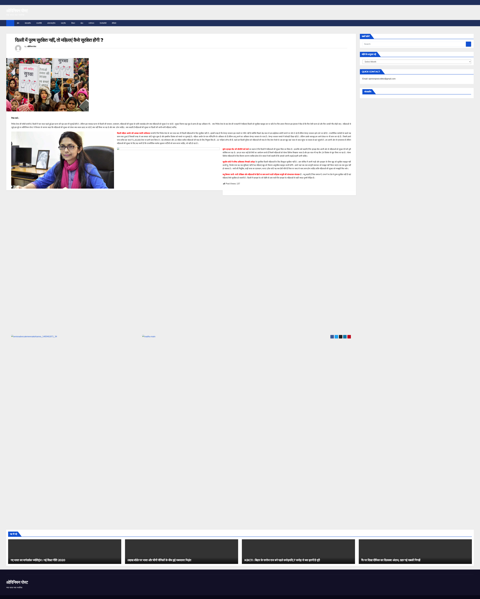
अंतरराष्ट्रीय (51, 23)
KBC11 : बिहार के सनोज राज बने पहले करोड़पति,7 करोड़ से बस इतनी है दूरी (282, 560)
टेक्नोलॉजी (103, 23)
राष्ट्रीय (63, 23)
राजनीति (39, 23)
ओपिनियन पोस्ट (17, 10)
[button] (472, 23)
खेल (81, 23)
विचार (73, 23)
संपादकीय (28, 23)
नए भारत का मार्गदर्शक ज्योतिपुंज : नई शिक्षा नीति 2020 (38, 560)
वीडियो (114, 23)
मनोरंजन (91, 23)
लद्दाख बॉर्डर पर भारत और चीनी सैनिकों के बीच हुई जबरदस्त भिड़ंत (159, 560)
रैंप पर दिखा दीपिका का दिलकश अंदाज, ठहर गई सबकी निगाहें (390, 560)
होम (18, 23)
